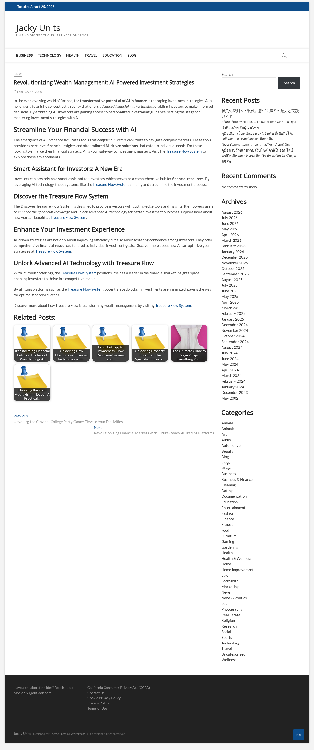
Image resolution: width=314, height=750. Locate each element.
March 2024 (232, 375)
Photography (232, 609)
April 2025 (230, 302)
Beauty (227, 451)
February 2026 (234, 246)
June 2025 (230, 291)
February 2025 (234, 313)
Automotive (231, 445)
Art (224, 434)
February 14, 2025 (29, 92)
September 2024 (235, 341)
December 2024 (235, 324)
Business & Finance (237, 479)
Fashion (228, 513)
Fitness (227, 524)
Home (226, 564)
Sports (227, 637)
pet (224, 603)
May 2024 (230, 364)
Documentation (234, 496)
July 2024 (230, 353)
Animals (228, 428)
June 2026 (230, 223)
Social (226, 631)
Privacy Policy (98, 703)
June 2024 (230, 358)
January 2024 (233, 387)
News (226, 592)
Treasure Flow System (184, 151)
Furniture (229, 536)
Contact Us (95, 693)
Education (112, 55)
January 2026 (233, 251)
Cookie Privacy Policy (104, 698)
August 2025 (232, 279)
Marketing (230, 586)
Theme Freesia (59, 734)
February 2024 (234, 381)
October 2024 (233, 336)
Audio (226, 440)
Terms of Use (97, 708)
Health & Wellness (237, 558)
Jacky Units (38, 27)
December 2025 (235, 257)
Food (225, 530)
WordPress (78, 734)
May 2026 (230, 229)
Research (229, 626)
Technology (49, 55)
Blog (131, 55)
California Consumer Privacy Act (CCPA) (118, 687)
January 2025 (233, 319)
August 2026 (232, 212)
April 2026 (230, 234)
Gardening (230, 547)
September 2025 (235, 274)
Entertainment (233, 507)
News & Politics (234, 598)
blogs (226, 462)
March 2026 (232, 240)
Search (227, 74)
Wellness (229, 659)
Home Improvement (238, 569)
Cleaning (229, 485)
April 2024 (230, 370)
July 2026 (230, 217)
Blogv (226, 468)
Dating (227, 490)
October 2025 (233, 268)
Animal (227, 423)
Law (225, 575)
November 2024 (235, 330)
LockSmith (230, 581)
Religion (228, 620)
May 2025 (230, 296)
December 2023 (235, 392)
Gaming (228, 541)
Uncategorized (233, 654)
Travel (91, 55)
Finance (228, 519)
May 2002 (230, 398)
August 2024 (232, 347)
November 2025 (235, 263)
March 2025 (232, 308)
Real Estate (231, 615)
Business (24, 55)
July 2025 (230, 285)
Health (73, 55)
